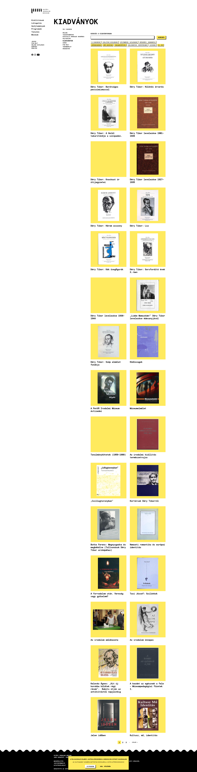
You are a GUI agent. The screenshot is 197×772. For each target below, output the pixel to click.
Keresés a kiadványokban (101, 34)
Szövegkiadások (96, 45)
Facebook (32, 55)
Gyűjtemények (38, 26)
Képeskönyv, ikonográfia (147, 42)
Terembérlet (67, 46)
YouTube (38, 55)
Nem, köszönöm (105, 766)
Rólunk (65, 33)
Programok (36, 29)
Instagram (35, 55)
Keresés (34, 46)
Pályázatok (67, 38)
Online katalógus (37, 45)
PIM (63, 29)
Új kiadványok (95, 42)
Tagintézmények (68, 34)
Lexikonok (153, 45)
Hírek (65, 43)
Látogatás (36, 23)
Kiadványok (69, 29)
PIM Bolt (34, 43)
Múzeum (34, 35)
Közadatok (66, 48)
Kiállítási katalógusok (110, 42)
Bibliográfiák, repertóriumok (137, 45)
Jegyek (33, 41)
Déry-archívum (107, 45)
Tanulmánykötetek (120, 45)
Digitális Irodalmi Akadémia (73, 36)
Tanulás (35, 32)
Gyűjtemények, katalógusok (128, 42)
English (34, 48)
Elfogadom (90, 766)
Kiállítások (37, 20)
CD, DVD (160, 45)
